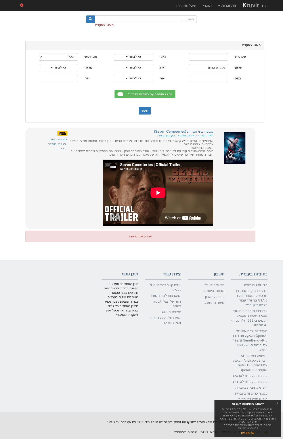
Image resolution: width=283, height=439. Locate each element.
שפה (163, 78)
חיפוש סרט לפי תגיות (253, 399)
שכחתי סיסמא (214, 291)
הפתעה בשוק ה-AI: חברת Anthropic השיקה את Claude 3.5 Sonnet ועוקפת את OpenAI (250, 363)
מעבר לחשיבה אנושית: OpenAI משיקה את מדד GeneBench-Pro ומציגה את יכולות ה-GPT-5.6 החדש (250, 340)
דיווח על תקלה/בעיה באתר (167, 304)
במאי (238, 78)
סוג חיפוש (90, 57)
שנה (87, 78)
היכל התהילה (186, 5)
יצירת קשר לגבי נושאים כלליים (165, 287)
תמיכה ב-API (171, 312)
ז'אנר (163, 57)
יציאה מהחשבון (213, 303)
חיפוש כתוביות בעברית (251, 387)
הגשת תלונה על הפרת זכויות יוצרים (165, 320)
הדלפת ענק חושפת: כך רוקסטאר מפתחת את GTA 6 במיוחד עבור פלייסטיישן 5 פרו (251, 298)
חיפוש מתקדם (104, 25)
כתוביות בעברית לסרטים (250, 376)
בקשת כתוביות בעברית (251, 393)
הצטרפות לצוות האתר (165, 296)
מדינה (88, 67)
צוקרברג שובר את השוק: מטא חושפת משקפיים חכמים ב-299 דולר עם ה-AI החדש (249, 318)
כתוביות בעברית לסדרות (250, 382)
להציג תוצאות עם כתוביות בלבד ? (151, 94)
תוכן (208, 5)
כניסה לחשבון (214, 297)
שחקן (238, 67)
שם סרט (240, 57)
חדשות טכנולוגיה (256, 285)
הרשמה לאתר (214, 285)
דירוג (163, 67)
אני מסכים (247, 433)
